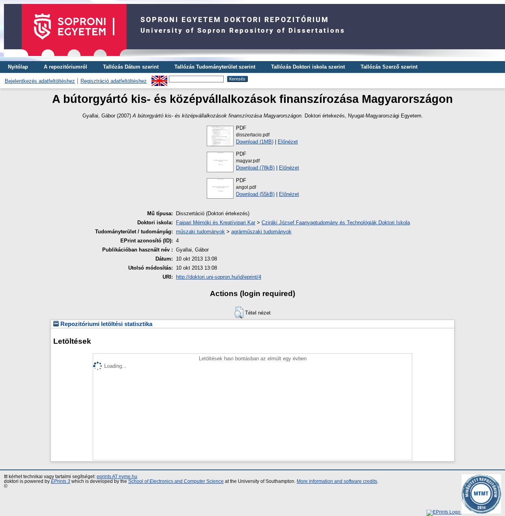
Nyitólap (18, 67)
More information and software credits (337, 481)
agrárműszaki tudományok (261, 232)
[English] (159, 79)
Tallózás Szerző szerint (389, 67)
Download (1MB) (254, 142)
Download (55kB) (255, 194)
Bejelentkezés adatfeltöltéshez (40, 81)
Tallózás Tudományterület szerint (214, 67)
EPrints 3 (60, 481)
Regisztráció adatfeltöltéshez (113, 81)
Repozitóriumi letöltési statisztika (105, 324)
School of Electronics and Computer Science (176, 481)
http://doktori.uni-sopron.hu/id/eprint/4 (218, 277)
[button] (238, 313)
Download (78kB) (255, 168)
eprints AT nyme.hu (117, 476)
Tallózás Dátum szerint (131, 67)
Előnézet (288, 142)
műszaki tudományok (200, 232)
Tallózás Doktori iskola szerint (308, 67)
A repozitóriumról (65, 67)
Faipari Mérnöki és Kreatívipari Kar (215, 222)
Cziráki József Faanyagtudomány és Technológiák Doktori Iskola (336, 222)
